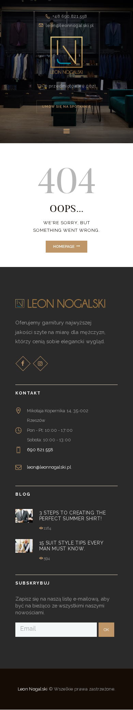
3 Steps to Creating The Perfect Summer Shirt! (72, 515)
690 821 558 (40, 449)
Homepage (64, 246)
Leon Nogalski (33, 689)
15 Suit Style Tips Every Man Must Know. (71, 545)
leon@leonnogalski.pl (49, 467)
